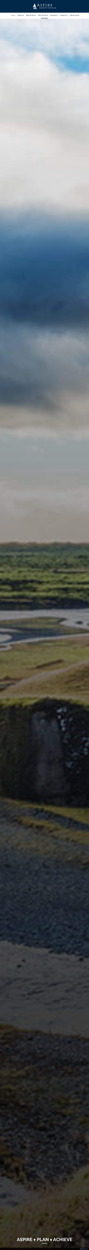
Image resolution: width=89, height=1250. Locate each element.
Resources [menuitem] (54, 15)
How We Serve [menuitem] (43, 15)
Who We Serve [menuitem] (31, 15)
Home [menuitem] (13, 15)
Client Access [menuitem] (74, 15)
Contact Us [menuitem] (64, 15)
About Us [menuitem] (20, 15)
